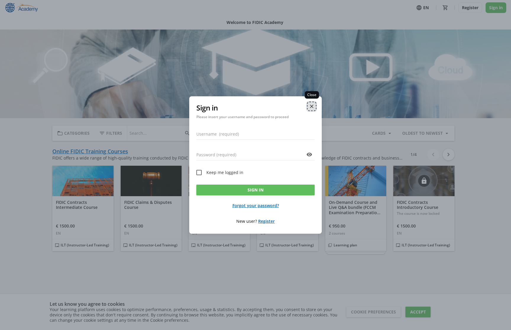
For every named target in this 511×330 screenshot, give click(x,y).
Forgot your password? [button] (255, 205)
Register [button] (266, 221)
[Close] (311, 106)
